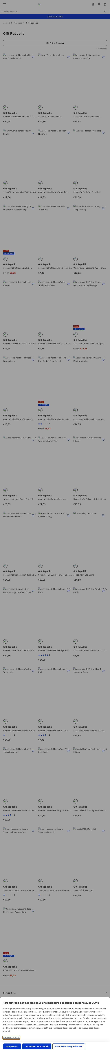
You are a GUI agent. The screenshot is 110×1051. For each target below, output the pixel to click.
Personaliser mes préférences (68, 1046)
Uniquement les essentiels (37, 1046)
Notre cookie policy (11, 1037)
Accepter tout (12, 1046)
